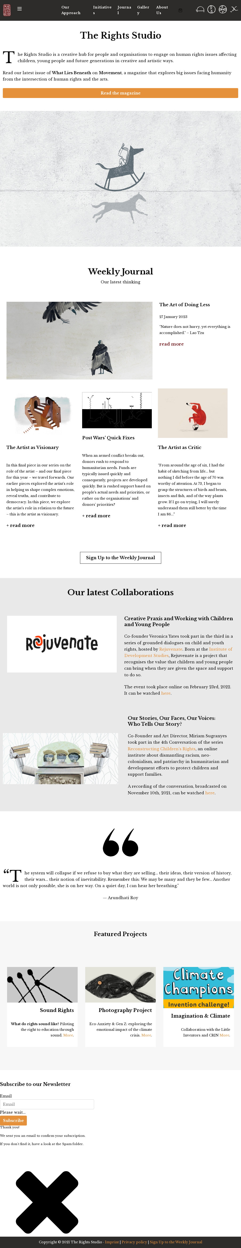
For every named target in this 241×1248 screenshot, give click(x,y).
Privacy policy (134, 1242)
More (68, 1035)
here (166, 693)
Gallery (143, 10)
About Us (162, 10)
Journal (124, 10)
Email (6, 1096)
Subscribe (13, 1120)
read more (171, 344)
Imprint (112, 1242)
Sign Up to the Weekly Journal (120, 557)
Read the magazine (121, 93)
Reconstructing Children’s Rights (162, 748)
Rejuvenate (170, 649)
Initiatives (102, 10)
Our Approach (71, 10)
